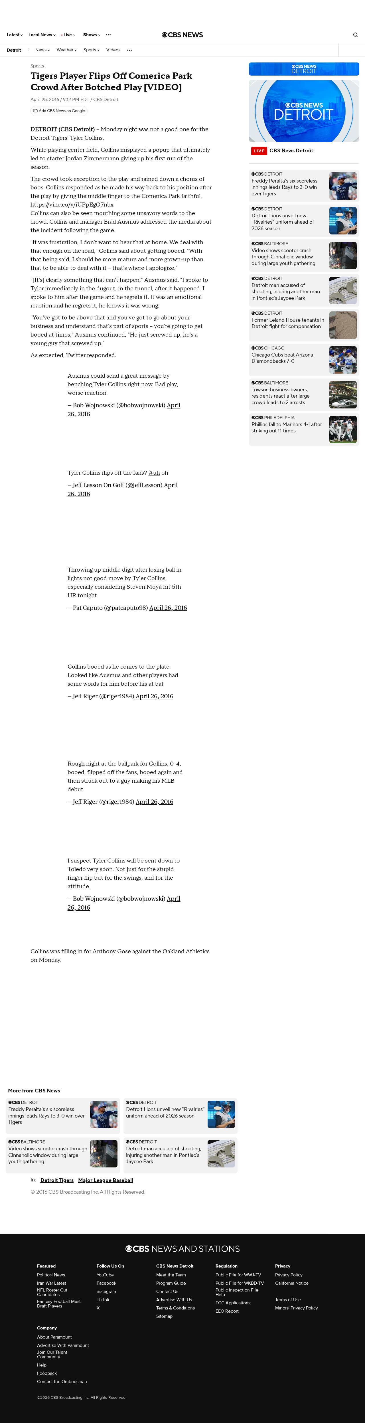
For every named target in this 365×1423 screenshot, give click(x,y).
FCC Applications (233, 1303)
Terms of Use (288, 1299)
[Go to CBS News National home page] (182, 35)
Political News (51, 1275)
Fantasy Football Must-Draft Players (59, 1303)
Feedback (47, 1373)
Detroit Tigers (57, 1180)
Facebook (106, 1283)
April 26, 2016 (168, 607)
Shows (90, 35)
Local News (41, 35)
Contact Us (167, 1291)
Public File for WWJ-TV (238, 1275)
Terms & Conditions (175, 1308)
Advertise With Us (174, 1299)
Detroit (14, 50)
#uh (154, 473)
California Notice (292, 1283)
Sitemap (164, 1316)
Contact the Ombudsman (62, 1381)
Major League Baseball (105, 1180)
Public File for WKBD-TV (240, 1283)
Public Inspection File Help (237, 1292)
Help (41, 1365)
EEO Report (227, 1311)
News (41, 50)
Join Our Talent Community (52, 1354)
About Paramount (54, 1337)
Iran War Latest (51, 1283)
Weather (65, 50)
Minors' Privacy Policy (296, 1308)
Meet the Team (171, 1275)
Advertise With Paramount (63, 1345)
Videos (113, 50)
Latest (14, 35)
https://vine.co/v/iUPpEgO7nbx (72, 205)
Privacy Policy (289, 1275)
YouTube (105, 1275)
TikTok (103, 1299)
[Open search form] (355, 34)
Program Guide (171, 1283)
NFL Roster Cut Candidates (52, 1292)
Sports (90, 50)
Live (68, 35)
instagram (106, 1291)
